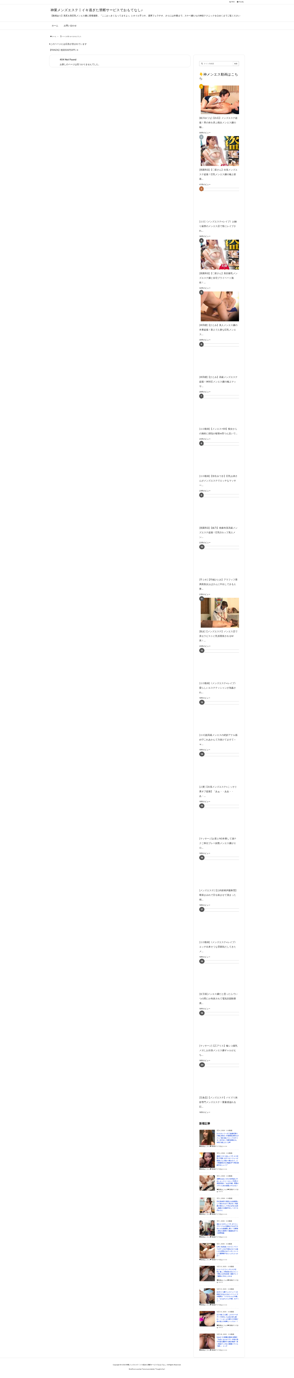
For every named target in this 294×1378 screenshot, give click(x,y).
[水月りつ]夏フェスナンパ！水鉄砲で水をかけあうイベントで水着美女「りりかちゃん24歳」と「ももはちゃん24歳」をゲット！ (228, 1296)
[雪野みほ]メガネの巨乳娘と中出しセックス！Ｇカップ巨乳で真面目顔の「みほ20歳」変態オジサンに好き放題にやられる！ (228, 1182)
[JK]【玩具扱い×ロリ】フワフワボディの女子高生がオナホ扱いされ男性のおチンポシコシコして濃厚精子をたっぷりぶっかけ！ (227, 1251)
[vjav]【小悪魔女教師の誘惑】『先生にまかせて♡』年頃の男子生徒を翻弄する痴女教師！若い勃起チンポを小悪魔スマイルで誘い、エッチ (227, 1341)
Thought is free (159, 1369)
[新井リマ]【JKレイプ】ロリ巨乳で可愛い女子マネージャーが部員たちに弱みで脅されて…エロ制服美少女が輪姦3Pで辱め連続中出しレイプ (228, 1160)
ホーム (54, 36)
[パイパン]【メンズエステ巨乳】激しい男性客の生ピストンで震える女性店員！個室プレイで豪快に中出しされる (227, 1272)
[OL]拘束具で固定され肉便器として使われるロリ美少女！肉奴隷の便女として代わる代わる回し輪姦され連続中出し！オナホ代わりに (227, 1205)
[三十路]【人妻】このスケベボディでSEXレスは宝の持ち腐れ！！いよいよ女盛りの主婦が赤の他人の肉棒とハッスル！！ (227, 1318)
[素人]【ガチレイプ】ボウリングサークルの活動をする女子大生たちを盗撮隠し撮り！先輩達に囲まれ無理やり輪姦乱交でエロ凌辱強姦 (227, 1228)
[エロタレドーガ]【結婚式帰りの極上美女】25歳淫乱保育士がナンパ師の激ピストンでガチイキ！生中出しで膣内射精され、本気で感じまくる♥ (228, 1138)
